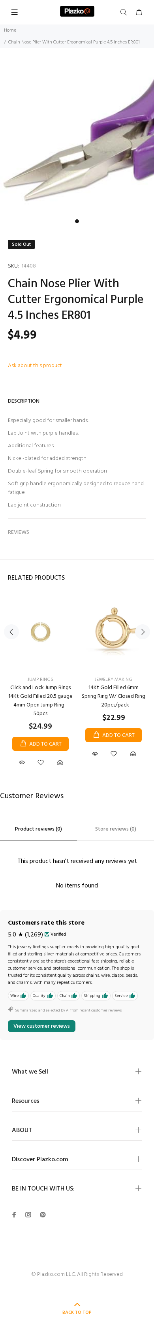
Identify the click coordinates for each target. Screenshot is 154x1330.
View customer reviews (41, 1026)
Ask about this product (35, 365)
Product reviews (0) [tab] (38, 829)
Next (142, 631)
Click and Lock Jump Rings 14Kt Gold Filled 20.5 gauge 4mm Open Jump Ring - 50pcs (40, 700)
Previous (11, 631)
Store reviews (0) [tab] (115, 829)
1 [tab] (77, 221)
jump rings (40, 680)
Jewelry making (113, 680)
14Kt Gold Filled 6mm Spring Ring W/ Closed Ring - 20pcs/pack (113, 696)
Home (10, 30)
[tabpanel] (77, 138)
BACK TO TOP (77, 1313)
